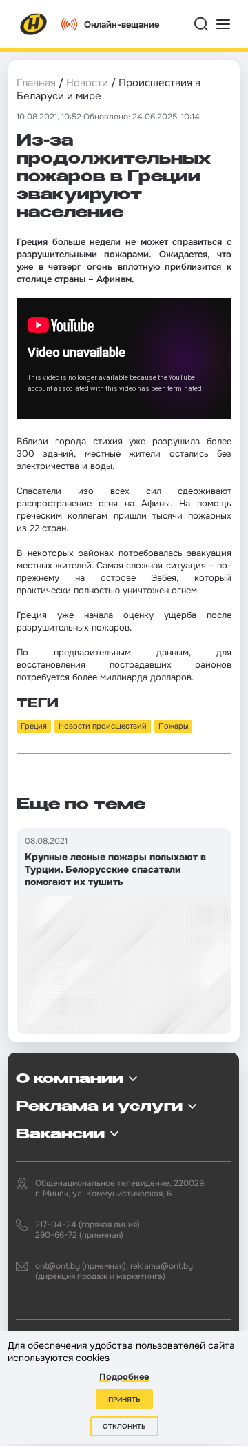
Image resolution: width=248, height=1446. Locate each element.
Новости (87, 83)
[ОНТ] (34, 24)
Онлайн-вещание (121, 24)
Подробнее (124, 1377)
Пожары (173, 726)
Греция (34, 726)
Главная (36, 83)
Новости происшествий (103, 726)
